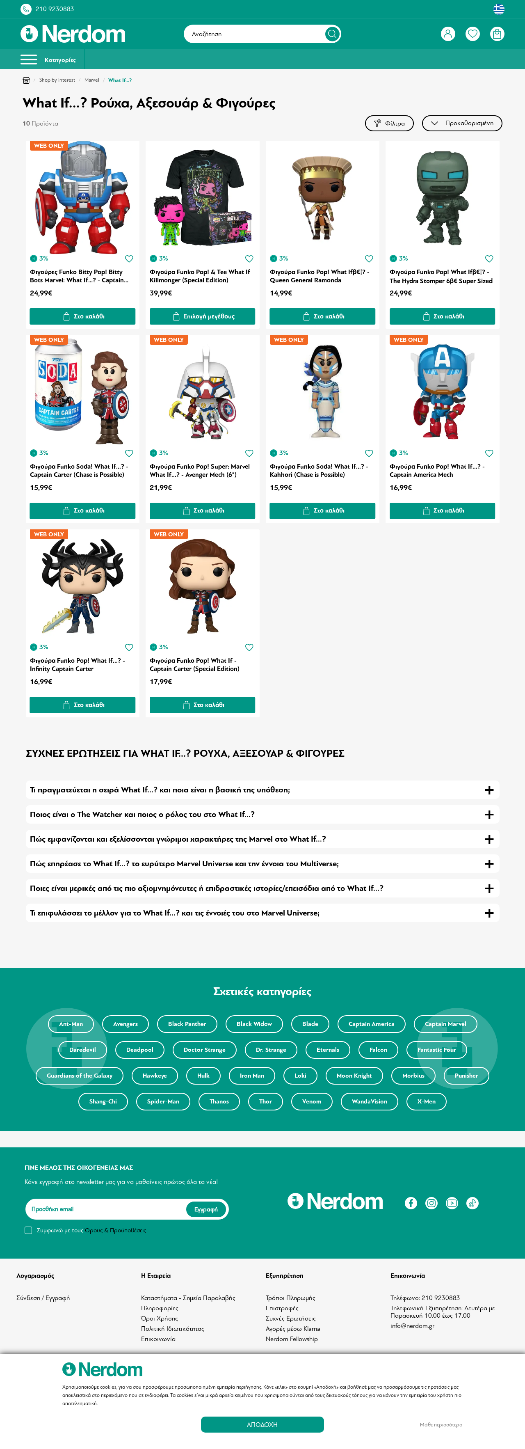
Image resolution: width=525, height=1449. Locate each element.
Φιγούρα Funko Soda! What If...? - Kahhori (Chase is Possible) (319, 470)
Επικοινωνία (158, 1339)
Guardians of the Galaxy (79, 1076)
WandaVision (369, 1102)
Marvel (91, 80)
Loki (300, 1076)
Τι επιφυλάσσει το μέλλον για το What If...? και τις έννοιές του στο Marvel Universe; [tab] (175, 913)
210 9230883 (55, 9)
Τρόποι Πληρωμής (290, 1298)
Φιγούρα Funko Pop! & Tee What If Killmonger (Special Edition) (200, 276)
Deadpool (139, 1050)
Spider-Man (163, 1102)
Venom (312, 1102)
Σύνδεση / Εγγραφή (43, 1298)
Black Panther (187, 1024)
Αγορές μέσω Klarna (293, 1328)
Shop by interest (57, 80)
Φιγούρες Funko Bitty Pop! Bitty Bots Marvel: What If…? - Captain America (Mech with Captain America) (77, 276)
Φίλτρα (395, 123)
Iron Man (252, 1076)
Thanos (219, 1102)
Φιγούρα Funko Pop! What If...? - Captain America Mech (437, 470)
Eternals (328, 1050)
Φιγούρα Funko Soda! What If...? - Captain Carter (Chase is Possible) (79, 470)
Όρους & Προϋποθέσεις (115, 1230)
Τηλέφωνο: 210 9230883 (425, 1298)
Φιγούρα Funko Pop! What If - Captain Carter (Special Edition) (195, 665)
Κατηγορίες (59, 60)
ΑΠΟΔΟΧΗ (262, 1424)
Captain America (372, 1024)
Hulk (203, 1076)
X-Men (427, 1102)
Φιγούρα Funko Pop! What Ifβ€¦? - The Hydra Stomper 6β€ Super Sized (441, 276)
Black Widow (254, 1024)
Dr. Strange (271, 1050)
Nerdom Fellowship (292, 1339)
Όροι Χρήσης (159, 1318)
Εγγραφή (206, 1209)
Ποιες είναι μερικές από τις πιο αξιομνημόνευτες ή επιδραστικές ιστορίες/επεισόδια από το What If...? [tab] (206, 888)
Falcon (378, 1050)
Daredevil (82, 1050)
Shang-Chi (103, 1102)
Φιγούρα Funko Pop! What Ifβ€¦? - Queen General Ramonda (320, 276)
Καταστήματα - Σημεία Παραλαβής (188, 1298)
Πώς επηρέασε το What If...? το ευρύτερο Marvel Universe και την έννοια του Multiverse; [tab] (184, 863)
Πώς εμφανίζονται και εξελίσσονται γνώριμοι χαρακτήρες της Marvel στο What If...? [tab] (178, 839)
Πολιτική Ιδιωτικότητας (172, 1328)
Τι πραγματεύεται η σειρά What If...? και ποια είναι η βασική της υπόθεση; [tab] (160, 790)
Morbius (413, 1076)
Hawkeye (155, 1076)
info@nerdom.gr (412, 1326)
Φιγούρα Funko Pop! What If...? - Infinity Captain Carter (77, 665)
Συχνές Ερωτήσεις (291, 1318)
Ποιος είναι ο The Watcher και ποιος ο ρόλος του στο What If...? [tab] (142, 814)
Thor (265, 1102)
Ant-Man (71, 1024)
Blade (310, 1024)
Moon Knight (354, 1076)
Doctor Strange (205, 1050)
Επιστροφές (282, 1308)
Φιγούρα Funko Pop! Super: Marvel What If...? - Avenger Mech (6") (200, 470)
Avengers (125, 1024)
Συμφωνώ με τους (91, 1230)
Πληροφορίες (159, 1308)
